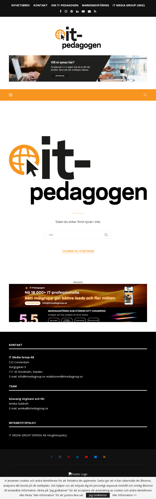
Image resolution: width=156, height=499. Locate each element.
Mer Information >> (124, 495)
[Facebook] (60, 11)
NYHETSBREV (20, 5)
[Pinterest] (71, 11)
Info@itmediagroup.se (31, 376)
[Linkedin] (77, 11)
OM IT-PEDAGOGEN (64, 5)
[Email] (89, 11)
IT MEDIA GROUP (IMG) (129, 5)
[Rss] (95, 11)
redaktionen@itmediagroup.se (64, 376)
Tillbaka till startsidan (78, 251)
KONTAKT (40, 5)
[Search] (145, 94)
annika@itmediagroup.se (33, 408)
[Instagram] (66, 11)
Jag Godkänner (98, 495)
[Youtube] (83, 11)
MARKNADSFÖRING (95, 5)
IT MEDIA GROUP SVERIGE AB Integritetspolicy (38, 435)
